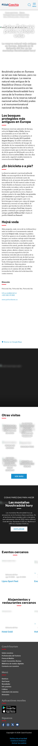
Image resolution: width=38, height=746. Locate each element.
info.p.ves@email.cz (9, 293)
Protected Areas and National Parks (16, 15)
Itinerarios (5, 694)
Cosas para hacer (11, 12)
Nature (22, 12)
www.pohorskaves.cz (10, 299)
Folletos (5, 689)
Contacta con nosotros (10, 666)
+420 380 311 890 (8, 295)
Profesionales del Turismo (11, 656)
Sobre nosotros (7, 653)
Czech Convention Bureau (11, 661)
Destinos (5, 679)
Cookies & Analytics (18, 741)
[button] (29, 5)
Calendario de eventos (10, 692)
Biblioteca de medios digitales (13, 663)
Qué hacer (5, 681)
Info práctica (6, 686)
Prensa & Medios (8, 658)
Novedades (6, 684)
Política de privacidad (18, 738)
